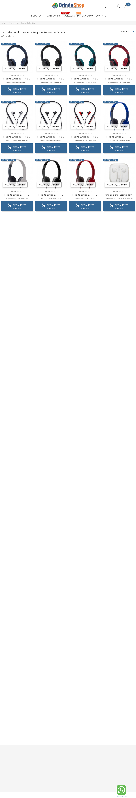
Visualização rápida (15, 68)
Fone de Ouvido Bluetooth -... (17, 78)
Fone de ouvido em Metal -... (119, 717)
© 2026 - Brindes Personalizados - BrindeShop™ (22, 796)
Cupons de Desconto (90, 766)
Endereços (85, 770)
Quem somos (64, 758)
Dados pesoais (87, 758)
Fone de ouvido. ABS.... (85, 427)
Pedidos (84, 762)
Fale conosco (64, 773)
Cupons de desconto (90, 775)
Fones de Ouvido (17, 75)
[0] (125, 6)
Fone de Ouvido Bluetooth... (85, 311)
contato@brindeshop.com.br (17, 767)
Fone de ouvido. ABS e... (17, 717)
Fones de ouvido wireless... (119, 514)
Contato (101, 15)
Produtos (37, 15)
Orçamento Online (19, 90)
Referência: (11, 82)
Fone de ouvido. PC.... (119, 485)
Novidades (69, 14)
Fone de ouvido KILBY (51, 630)
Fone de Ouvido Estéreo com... (119, 195)
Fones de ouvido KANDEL (85, 717)
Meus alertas (86, 779)
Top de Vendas (41, 769)
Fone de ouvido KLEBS (17, 630)
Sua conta (87, 752)
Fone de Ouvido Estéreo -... (119, 137)
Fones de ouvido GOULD (119, 659)
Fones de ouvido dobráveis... (119, 601)
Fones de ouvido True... (85, 601)
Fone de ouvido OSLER (85, 630)
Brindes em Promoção (44, 758)
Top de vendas (85, 14)
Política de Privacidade (68, 762)
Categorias (53, 15)
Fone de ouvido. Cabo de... (119, 427)
